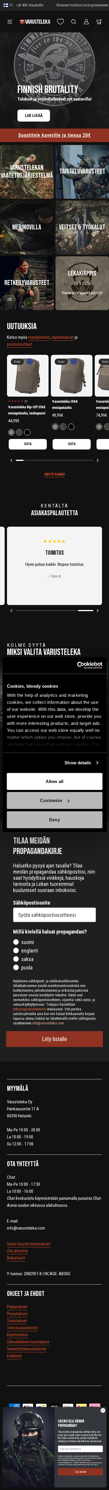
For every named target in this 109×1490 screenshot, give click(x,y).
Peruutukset (17, 1313)
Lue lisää (33, 115)
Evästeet (14, 1355)
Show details (78, 762)
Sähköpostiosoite (31, 903)
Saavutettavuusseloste (26, 1348)
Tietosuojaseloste (22, 1327)
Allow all (54, 781)
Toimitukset (17, 1320)
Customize (51, 800)
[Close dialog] (103, 1410)
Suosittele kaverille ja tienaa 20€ (54, 135)
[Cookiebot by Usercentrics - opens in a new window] (77, 665)
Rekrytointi (16, 1258)
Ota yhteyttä (17, 1251)
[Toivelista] (60, 21)
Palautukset (17, 1306)
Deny (54, 819)
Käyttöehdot (17, 1334)
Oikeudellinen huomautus (28, 1341)
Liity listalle (54, 1039)
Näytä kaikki (54, 474)
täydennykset (62, 337)
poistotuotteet (19, 344)
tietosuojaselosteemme (94, 1462)
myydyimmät (38, 337)
